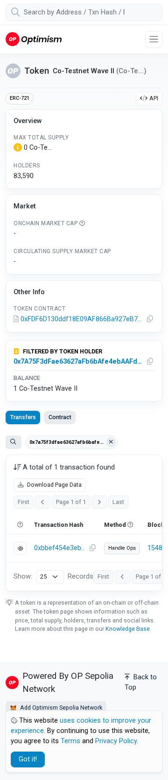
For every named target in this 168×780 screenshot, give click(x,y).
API (153, 98)
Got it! (28, 759)
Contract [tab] (60, 417)
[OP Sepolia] (34, 39)
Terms (70, 741)
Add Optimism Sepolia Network (60, 707)
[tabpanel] (84, 523)
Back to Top (141, 682)
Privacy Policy (116, 741)
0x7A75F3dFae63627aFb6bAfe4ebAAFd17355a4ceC (78, 362)
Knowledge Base (127, 628)
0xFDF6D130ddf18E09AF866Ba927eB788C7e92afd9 (82, 319)
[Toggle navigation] (153, 39)
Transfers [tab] (23, 417)
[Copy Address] (150, 319)
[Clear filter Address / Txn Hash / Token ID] (111, 442)
